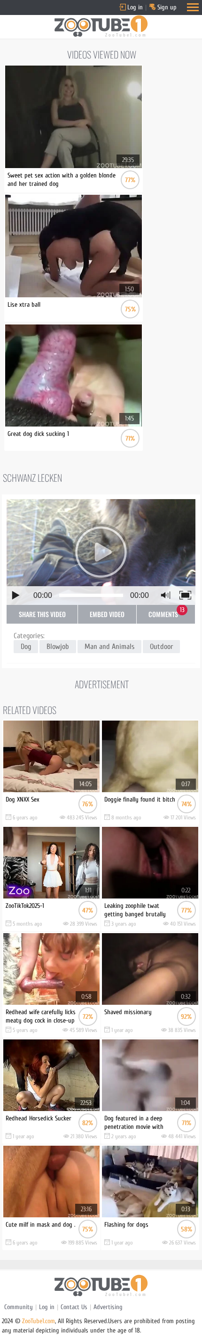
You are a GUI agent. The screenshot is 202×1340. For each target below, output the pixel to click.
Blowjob (58, 646)
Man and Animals (109, 646)
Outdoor (161, 646)
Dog (26, 646)
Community (18, 1307)
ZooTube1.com (38, 1321)
